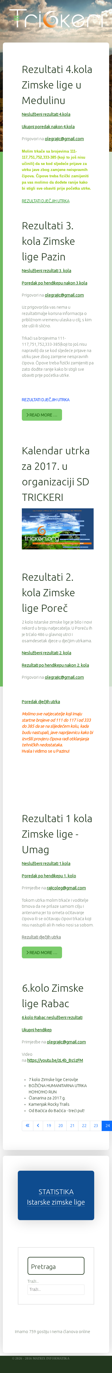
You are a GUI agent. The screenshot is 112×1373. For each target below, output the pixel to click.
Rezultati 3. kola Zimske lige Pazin (48, 241)
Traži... (33, 1281)
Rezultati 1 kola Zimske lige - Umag (57, 833)
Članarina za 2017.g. (47, 1098)
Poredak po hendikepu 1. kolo (49, 876)
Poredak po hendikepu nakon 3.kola (54, 283)
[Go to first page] (27, 1126)
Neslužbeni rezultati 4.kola (46, 114)
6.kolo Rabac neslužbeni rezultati (52, 1017)
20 (60, 1125)
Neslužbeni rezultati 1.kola (46, 863)
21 (72, 1125)
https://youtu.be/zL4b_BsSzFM (55, 1060)
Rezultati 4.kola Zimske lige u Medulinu (57, 84)
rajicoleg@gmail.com (66, 888)
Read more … (43, 415)
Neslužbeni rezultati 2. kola (46, 653)
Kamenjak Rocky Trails (49, 1104)
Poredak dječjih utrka (41, 701)
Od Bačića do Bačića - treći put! (56, 1110)
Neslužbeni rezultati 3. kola (46, 270)
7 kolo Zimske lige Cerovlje (53, 1079)
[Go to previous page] (38, 1126)
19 (49, 1125)
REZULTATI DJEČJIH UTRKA (45, 201)
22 (84, 1125)
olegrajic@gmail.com (64, 138)
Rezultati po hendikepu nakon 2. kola (55, 665)
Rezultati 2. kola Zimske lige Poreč (48, 592)
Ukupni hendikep (37, 1030)
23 (96, 1125)
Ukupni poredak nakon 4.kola (48, 126)
